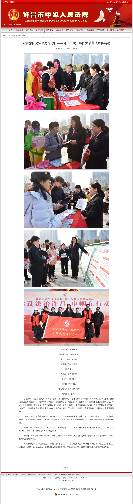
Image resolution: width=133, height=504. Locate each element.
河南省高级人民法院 (19, 474)
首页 (11, 30)
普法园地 (90, 30)
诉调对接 (80, 30)
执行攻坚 (69, 30)
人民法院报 (41, 474)
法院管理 (39, 30)
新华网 (55, 474)
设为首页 (110, 2)
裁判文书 (110, 30)
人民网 (48, 474)
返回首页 (125, 2)
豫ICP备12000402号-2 (88, 489)
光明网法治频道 (73, 474)
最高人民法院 (6, 474)
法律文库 (120, 30)
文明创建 (100, 30)
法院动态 (29, 30)
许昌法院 (19, 30)
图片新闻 (22, 36)
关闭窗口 (66, 467)
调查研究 (59, 30)
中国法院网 (32, 474)
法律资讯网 (63, 474)
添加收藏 (117, 2)
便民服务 (49, 30)
